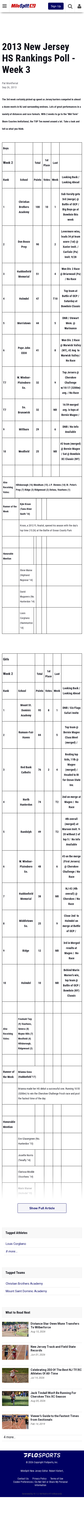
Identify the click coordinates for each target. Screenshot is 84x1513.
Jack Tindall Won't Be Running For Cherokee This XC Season (53, 1394)
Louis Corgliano (16, 1244)
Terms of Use (56, 1478)
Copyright (38, 1462)
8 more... (12, 1251)
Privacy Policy (39, 1478)
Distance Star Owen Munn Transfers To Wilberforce (55, 1325)
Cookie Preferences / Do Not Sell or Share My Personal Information (40, 1484)
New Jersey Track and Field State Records (53, 1348)
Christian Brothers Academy (24, 1283)
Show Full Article (42, 1208)
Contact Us (23, 1478)
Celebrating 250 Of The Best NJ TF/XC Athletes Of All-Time (56, 1371)
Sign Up (56, 6)
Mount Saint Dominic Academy (26, 1291)
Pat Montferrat (10, 83)
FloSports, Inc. (51, 1462)
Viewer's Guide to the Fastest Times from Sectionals (55, 1417)
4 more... (9, 1437)
